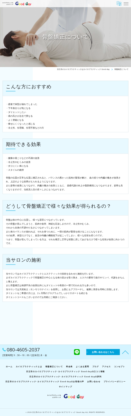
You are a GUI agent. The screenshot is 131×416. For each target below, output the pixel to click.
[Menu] (126, 3)
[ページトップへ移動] (125, 352)
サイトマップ (65, 386)
